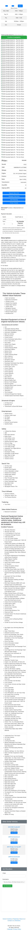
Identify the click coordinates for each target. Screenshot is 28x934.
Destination (6, 879)
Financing (15, 919)
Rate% (4, 217)
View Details (14, 832)
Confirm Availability (14, 37)
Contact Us (11, 920)
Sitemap (10, 929)
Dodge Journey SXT (14, 847)
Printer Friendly (14, 203)
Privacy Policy (17, 929)
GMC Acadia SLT (14, 827)
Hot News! (5, 265)
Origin (4, 873)
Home (4, 919)
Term (4, 221)
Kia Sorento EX (14, 856)
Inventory (9, 919)
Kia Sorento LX (14, 837)
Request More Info (14, 193)
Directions (17, 920)
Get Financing (14, 199)
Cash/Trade (19, 217)
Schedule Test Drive (14, 196)
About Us (22, 919)
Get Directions (7, 886)
